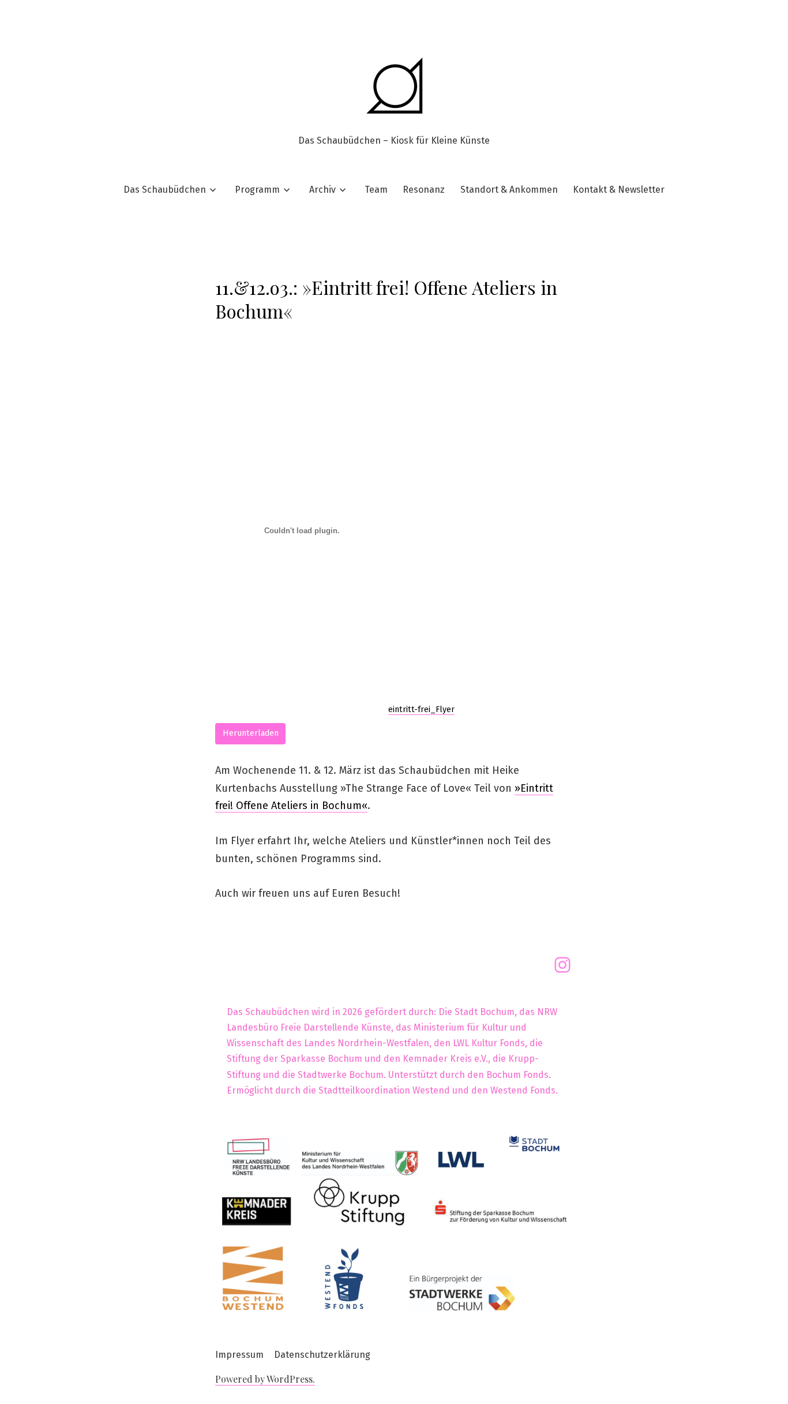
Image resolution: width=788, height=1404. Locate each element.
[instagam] (562, 964)
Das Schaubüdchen (164, 189)
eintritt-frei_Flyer (421, 709)
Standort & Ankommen (509, 189)
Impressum (239, 1354)
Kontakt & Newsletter (619, 189)
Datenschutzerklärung (322, 1354)
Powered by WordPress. (265, 1379)
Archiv (322, 189)
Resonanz (424, 189)
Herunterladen (251, 733)
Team (376, 189)
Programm (257, 189)
